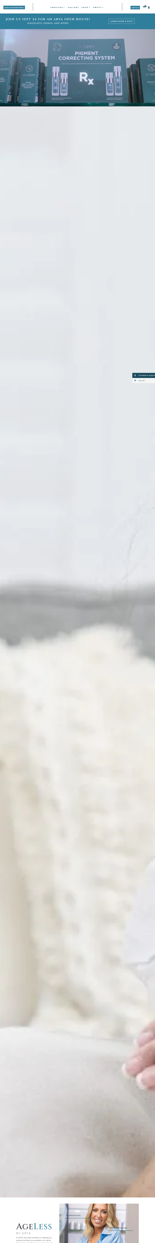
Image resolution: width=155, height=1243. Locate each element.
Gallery (73, 7)
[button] (143, 375)
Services (57, 7)
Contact (135, 8)
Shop (85, 7)
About (97, 7)
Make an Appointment (14, 7)
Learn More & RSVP (121, 21)
